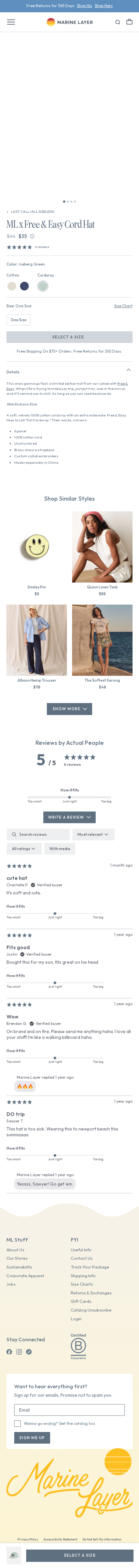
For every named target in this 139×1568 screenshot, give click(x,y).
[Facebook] (9, 1352)
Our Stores (16, 1258)
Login (76, 1318)
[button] (129, 21)
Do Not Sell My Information (102, 1539)
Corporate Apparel (25, 1275)
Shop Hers (104, 5)
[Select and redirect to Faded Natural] (11, 286)
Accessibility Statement (60, 1539)
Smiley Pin (36, 587)
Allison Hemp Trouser (36, 680)
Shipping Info (83, 1275)
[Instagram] (19, 1352)
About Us (15, 1249)
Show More (66, 708)
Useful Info (81, 1249)
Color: (25, 264)
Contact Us (81, 1258)
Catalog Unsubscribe (91, 1310)
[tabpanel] (69, 1011)
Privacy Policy (27, 1539)
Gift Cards (81, 1301)
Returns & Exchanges (91, 1292)
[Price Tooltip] (32, 236)
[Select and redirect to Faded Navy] (24, 286)
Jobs (11, 1284)
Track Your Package (90, 1267)
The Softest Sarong (102, 680)
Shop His (84, 5)
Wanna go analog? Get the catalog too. (60, 1423)
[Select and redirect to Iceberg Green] (42, 286)
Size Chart (123, 305)
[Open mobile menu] (11, 22)
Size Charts (82, 1284)
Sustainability (19, 1267)
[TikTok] (29, 1352)
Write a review (66, 817)
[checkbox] (59, 849)
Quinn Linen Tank (102, 587)
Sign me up (32, 1437)
